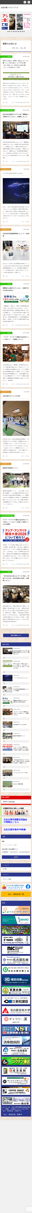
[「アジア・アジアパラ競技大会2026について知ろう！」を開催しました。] (16, 353)
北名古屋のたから (6, 169)
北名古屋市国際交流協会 (8, 110)
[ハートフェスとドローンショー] (16, 191)
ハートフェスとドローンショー (13, 173)
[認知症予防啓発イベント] (16, 480)
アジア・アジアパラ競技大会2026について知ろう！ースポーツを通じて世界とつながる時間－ (16, 522)
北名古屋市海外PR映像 (15, 829)
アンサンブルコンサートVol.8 (20, 772)
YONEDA (27, 221)
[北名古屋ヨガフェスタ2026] (16, 418)
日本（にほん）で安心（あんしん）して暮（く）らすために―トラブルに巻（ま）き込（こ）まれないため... (21, 666)
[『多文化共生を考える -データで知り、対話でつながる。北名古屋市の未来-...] (11, 22)
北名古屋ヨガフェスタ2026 (11, 396)
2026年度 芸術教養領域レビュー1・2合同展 (21, 690)
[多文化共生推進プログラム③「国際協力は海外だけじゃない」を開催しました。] (16, 130)
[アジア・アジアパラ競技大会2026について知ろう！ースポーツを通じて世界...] (4, 22)
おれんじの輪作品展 (18, 784)
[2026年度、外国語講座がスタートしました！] (19, 22)
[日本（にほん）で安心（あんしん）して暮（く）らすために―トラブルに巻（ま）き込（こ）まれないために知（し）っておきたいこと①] (16, 76)
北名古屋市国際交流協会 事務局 (22, 102)
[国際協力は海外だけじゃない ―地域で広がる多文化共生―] (16, 299)
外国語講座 (5, 852)
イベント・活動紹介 (6, 56)
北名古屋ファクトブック (9, 7)
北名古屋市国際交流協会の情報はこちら (15, 820)
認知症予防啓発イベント (10, 468)
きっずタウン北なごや (25, 852)
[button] (25, 2)
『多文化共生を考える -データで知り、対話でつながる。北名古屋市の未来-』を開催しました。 (16, 578)
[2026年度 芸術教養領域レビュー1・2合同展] (16, 250)
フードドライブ (13, 852)
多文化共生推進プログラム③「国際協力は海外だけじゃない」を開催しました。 (21, 652)
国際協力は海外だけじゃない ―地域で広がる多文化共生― (21, 701)
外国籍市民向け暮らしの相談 (13, 808)
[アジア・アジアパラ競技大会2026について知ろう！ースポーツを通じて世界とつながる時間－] (16, 535)
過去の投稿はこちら (16, 635)
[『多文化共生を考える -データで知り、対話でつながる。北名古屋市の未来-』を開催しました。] (16, 594)
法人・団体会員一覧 (16, 894)
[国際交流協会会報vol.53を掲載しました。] (26, 22)
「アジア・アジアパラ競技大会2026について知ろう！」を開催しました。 (21, 713)
